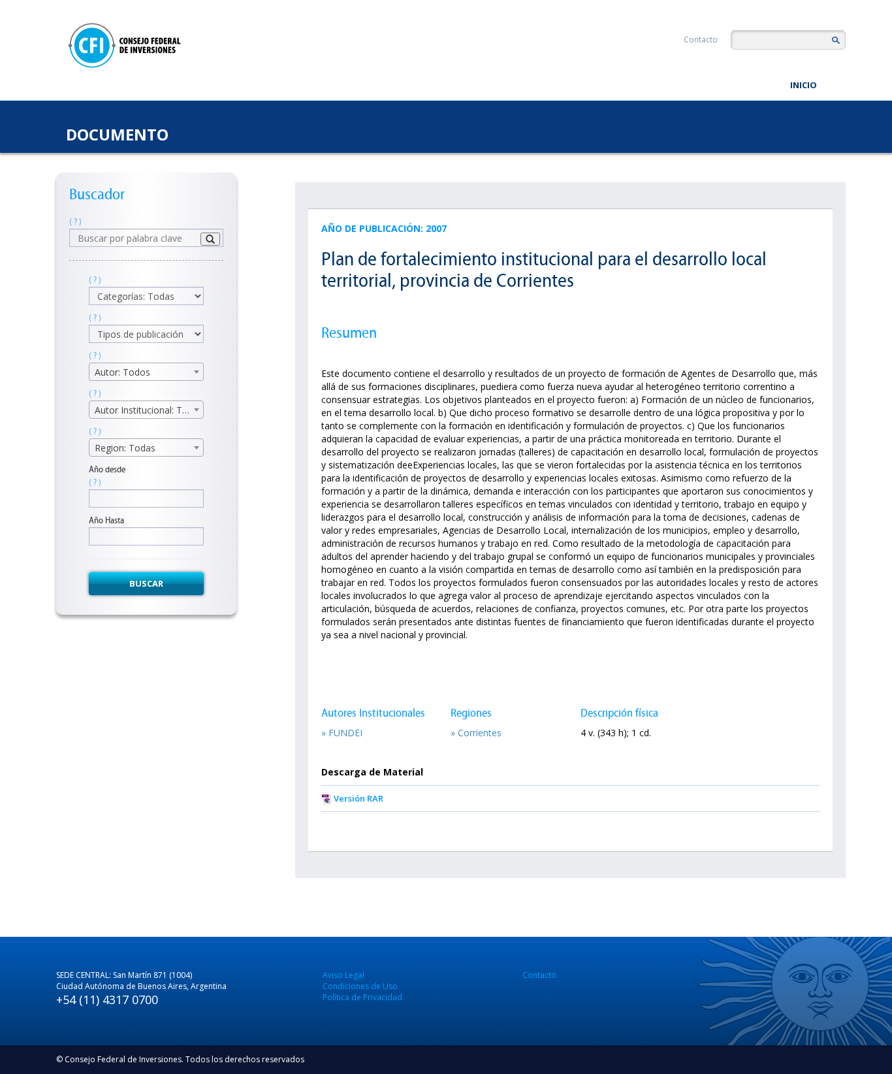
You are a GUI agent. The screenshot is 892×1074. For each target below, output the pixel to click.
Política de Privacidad (362, 997)
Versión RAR (358, 798)
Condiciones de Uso (360, 986)
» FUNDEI (341, 732)
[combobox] (146, 372)
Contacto (701, 39)
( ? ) (75, 221)
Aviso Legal (343, 975)
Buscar (146, 583)
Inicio (803, 85)
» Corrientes (476, 732)
